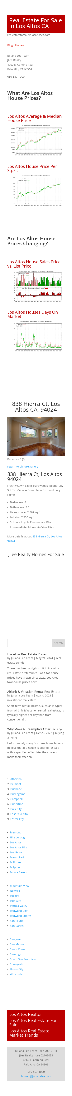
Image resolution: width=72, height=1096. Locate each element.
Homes (19, 45)
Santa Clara (17, 949)
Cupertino (16, 804)
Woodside (16, 974)
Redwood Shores (20, 916)
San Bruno (16, 921)
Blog (10, 45)
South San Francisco (23, 959)
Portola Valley (18, 906)
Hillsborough (18, 837)
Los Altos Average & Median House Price (34, 118)
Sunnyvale (16, 964)
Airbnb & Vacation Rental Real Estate (33, 692)
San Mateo (17, 944)
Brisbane (16, 789)
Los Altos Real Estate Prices (27, 654)
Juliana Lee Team (22, 658)
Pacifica (15, 896)
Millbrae (15, 862)
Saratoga (15, 954)
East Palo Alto (19, 814)
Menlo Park (17, 857)
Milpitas (15, 867)
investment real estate (21, 700)
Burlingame (17, 794)
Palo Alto (15, 901)
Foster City (17, 819)
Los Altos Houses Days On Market (32, 314)
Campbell (16, 799)
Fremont (15, 832)
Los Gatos (16, 852)
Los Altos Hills (19, 847)
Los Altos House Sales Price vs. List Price (33, 264)
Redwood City (18, 911)
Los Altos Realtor (25, 1014)
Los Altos (15, 842)
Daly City (16, 809)
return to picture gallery (22, 466)
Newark (15, 891)
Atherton (16, 779)
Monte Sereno (19, 872)
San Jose (15, 939)
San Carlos (17, 926)
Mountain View (19, 886)
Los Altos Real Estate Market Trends (29, 1033)
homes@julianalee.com (36, 1076)
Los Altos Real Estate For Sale (33, 1022)
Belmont (15, 784)
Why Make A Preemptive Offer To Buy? (34, 729)
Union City (16, 969)
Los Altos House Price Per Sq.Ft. (32, 168)
